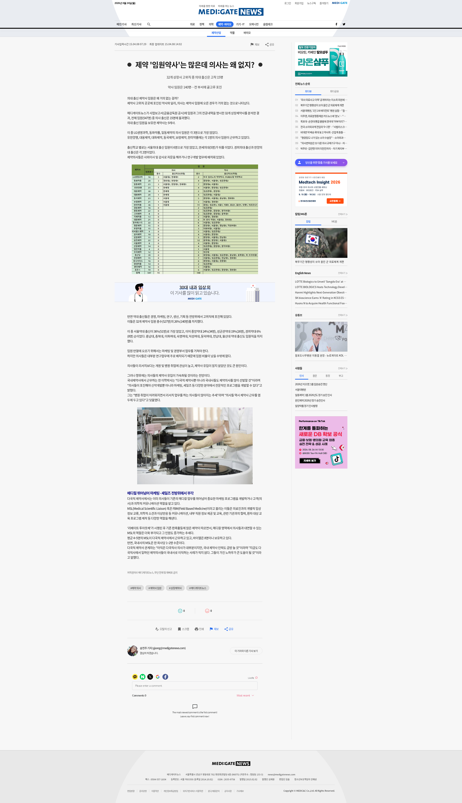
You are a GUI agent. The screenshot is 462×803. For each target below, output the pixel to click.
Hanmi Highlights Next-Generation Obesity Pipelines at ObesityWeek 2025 (321, 292)
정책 (201, 24)
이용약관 (155, 791)
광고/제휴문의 (213, 791)
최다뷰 (308, 91)
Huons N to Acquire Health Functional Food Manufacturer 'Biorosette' (321, 303)
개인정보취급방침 (171, 791)
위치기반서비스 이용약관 (193, 791)
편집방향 (130, 791)
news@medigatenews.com (281, 774)
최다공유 (334, 91)
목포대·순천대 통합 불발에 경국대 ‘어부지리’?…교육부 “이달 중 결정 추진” (323, 121)
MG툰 (334, 221)
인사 (301, 375)
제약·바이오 (224, 24)
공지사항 (228, 791)
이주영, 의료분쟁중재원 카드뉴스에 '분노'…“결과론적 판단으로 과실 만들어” (323, 116)
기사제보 (240, 791)
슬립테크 (268, 24)
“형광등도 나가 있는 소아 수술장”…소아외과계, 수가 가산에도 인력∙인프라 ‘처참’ (323, 137)
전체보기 (341, 214)
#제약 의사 (135, 588)
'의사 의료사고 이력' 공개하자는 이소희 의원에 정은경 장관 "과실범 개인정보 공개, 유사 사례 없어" (323, 99)
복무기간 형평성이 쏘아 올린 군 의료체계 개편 (322, 105)
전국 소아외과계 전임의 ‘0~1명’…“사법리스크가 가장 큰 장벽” (323, 127)
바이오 (247, 33)
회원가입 (299, 3)
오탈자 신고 (166, 629)
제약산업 (216, 33)
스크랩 (185, 629)
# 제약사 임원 (155, 588)
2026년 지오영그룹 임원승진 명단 (311, 384)
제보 (257, 44)
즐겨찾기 (324, 3)
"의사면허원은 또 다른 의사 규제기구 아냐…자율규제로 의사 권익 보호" (323, 143)
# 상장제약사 (175, 588)
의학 (211, 24)
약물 (232, 33)
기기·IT (240, 24)
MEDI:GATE (339, 3)
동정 (328, 375)
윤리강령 (143, 791)
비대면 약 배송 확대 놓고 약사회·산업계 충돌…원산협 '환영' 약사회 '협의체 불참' (323, 132)
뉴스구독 (311, 3)
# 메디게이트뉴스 (197, 588)
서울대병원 (300, 389)
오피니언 (253, 24)
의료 (192, 24)
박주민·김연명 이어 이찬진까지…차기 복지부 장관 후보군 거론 (323, 148)
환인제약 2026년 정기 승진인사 (310, 400)
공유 (271, 44)
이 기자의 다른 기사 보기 (246, 651)
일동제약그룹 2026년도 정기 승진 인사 (313, 395)
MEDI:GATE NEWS (231, 10)
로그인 (287, 3)
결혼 (315, 375)
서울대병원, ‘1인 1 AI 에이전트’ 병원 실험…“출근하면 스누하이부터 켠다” (323, 110)
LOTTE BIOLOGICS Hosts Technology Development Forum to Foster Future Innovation (321, 287)
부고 (341, 375)
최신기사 (136, 24)
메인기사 (122, 24)
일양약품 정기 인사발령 (306, 406)
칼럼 (308, 221)
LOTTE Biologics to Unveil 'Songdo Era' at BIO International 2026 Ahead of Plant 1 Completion (321, 281)
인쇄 (201, 629)
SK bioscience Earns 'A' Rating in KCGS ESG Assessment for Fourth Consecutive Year (321, 298)
